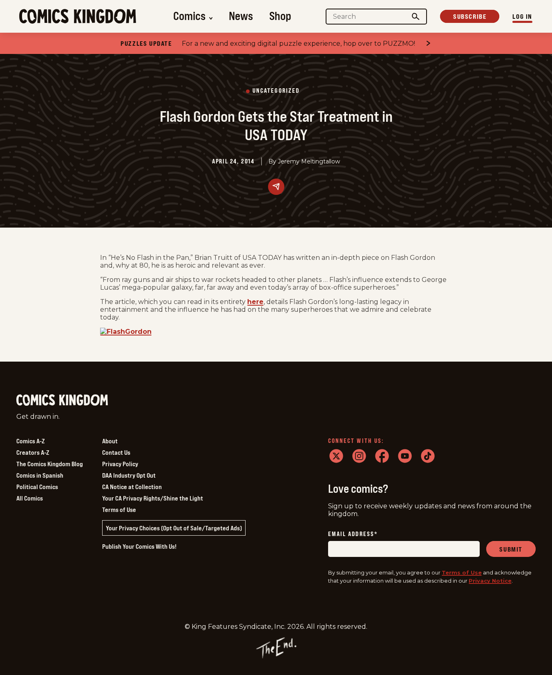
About (110, 441)
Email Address (353, 534)
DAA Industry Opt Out (129, 475)
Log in (522, 16)
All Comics (29, 498)
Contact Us (116, 452)
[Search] (416, 16)
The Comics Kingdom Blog (49, 464)
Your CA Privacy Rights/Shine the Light (152, 498)
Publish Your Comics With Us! (139, 546)
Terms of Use (119, 509)
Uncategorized (276, 90)
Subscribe (469, 16)
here (255, 302)
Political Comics (37, 487)
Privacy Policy (120, 464)
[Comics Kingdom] (62, 400)
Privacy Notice (490, 580)
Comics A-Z (30, 441)
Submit (511, 549)
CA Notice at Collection (132, 487)
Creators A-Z (32, 452)
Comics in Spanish (39, 475)
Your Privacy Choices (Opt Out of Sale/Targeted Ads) (174, 528)
